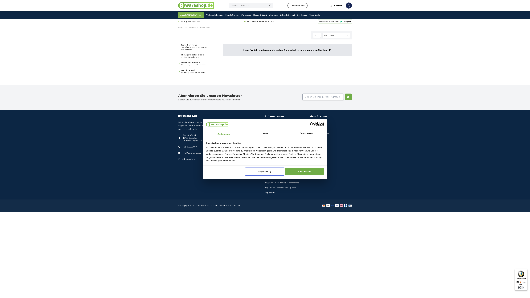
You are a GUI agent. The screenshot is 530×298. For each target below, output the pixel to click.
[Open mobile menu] (349, 5)
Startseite (182, 27)
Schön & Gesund (287, 15)
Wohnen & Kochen (214, 15)
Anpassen (263, 171)
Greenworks (204, 27)
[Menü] (525, 270)
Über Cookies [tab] (306, 133)
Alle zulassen (304, 171)
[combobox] (317, 35)
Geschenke (302, 15)
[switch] (521, 287)
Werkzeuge (246, 15)
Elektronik (273, 15)
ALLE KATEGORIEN (188, 15)
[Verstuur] (348, 97)
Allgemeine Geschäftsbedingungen (280, 187)
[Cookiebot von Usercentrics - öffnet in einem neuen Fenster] (312, 124)
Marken (192, 27)
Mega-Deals (314, 15)
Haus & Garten (232, 15)
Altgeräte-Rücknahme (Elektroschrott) (282, 182)
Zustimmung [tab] (224, 134)
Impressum (270, 192)
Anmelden (337, 5)
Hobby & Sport (260, 15)
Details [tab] (265, 133)
